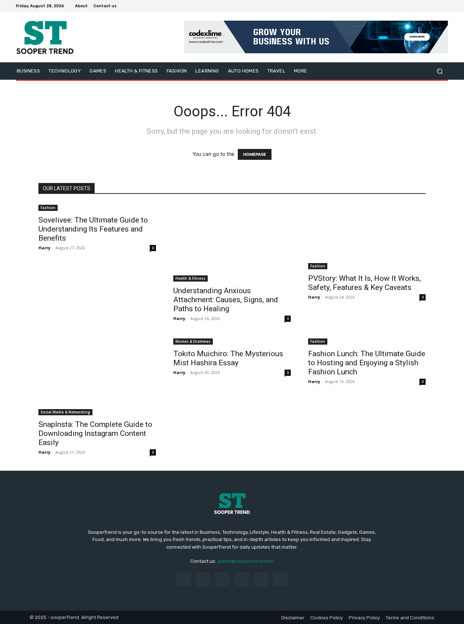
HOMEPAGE (254, 154)
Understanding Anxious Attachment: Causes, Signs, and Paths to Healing (225, 299)
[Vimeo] (435, 5)
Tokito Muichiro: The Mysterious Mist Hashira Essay (228, 358)
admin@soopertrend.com (245, 561)
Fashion (48, 207)
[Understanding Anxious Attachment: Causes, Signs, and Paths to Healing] (232, 242)
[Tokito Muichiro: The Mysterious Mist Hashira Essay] (232, 341)
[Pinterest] (242, 579)
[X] (426, 5)
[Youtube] (443, 5)
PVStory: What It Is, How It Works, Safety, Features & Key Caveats (364, 283)
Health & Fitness (190, 278)
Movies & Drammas (193, 341)
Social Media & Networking (65, 412)
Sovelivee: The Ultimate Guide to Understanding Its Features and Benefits (93, 229)
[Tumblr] (261, 579)
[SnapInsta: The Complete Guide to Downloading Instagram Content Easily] (97, 376)
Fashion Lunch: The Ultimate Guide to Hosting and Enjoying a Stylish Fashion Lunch (366, 362)
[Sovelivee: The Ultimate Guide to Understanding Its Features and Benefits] (97, 207)
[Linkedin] (222, 579)
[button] (439, 71)
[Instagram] (417, 5)
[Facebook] (409, 5)
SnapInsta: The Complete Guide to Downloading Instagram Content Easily (95, 433)
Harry (44, 247)
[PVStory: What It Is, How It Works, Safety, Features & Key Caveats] (367, 236)
